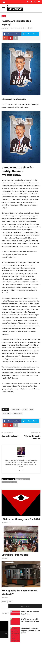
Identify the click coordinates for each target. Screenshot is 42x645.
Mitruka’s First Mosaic (15, 554)
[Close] (10, 606)
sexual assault (18, 413)
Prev (4, 601)
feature (25, 409)
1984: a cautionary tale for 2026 (21, 519)
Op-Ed (3, 16)
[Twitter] (27, 1)
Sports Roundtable (10, 436)
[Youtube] (38, 1)
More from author (22, 479)
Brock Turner (15, 409)
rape (31, 409)
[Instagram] (35, 1)
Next (9, 601)
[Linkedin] (31, 1)
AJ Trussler (5, 28)
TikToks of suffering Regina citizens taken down (30, 630)
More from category (9, 482)
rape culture (6, 413)
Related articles (8, 479)
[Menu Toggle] (3, 8)
